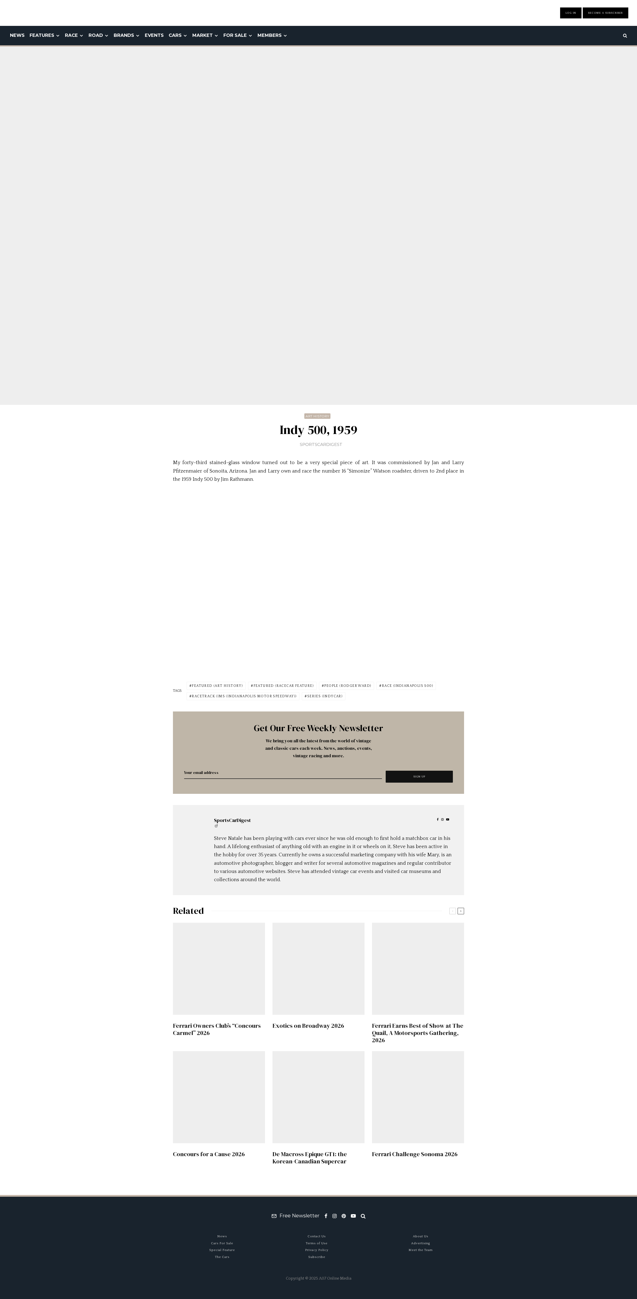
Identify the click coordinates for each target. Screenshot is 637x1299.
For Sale (235, 35)
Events (154, 35)
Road (96, 35)
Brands (124, 35)
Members (270, 35)
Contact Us (317, 1236)
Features (42, 35)
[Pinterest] (343, 1215)
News (17, 35)
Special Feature (222, 1250)
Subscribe (316, 1257)
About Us (420, 1236)
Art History (317, 416)
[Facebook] (326, 1215)
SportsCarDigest (321, 444)
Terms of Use (316, 1243)
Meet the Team (421, 1250)
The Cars (222, 1257)
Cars (175, 35)
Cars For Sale (222, 1243)
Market (202, 35)
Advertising (420, 1243)
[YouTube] (353, 1215)
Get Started (318, 915)
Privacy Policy (316, 1250)
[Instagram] (334, 1215)
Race (71, 35)
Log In (571, 12)
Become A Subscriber (605, 12)
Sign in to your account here (340, 933)
